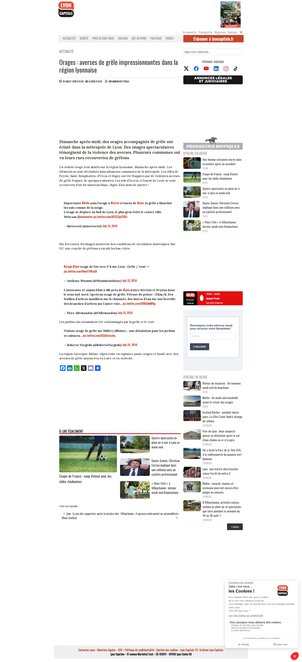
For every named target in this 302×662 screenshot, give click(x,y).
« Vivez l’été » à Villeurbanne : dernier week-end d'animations (165, 488)
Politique (155, 38)
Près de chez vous (103, 38)
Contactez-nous (86, 650)
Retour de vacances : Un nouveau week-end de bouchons (222, 385)
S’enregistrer (205, 32)
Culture (123, 38)
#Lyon (140, 203)
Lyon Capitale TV (189, 650)
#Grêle (85, 203)
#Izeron (115, 203)
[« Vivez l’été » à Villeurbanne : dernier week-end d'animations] (135, 497)
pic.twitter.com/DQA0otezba (99, 335)
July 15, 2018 (110, 226)
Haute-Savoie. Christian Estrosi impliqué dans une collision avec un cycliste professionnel (166, 467)
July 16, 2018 (129, 345)
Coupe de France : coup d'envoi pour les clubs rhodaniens (220, 176)
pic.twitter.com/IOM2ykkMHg (139, 303)
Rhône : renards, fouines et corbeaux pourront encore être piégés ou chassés (220, 487)
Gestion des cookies (167, 650)
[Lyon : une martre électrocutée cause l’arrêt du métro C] (192, 473)
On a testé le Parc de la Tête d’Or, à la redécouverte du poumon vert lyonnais (222, 454)
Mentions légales (106, 650)
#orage (68, 266)
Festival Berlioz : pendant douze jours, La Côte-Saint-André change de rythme (222, 416)
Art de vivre (139, 38)
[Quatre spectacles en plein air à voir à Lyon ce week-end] (135, 452)
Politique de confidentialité (139, 650)
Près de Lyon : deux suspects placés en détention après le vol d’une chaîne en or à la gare (221, 435)
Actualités (69, 38)
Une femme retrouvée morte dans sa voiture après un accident (222, 161)
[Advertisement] (120, 111)
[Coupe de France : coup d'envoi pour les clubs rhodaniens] (88, 471)
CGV (120, 650)
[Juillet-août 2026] (230, 14)
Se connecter (189, 32)
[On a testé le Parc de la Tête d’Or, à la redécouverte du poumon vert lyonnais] (192, 454)
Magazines (220, 32)
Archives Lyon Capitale (211, 650)
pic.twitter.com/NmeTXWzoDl (80, 271)
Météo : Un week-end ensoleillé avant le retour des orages (220, 400)
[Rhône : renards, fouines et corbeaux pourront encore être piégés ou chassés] (192, 487)
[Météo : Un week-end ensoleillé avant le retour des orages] (192, 401)
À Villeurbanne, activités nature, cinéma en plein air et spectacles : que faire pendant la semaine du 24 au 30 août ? (222, 509)
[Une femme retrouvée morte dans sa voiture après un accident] (192, 163)
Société (84, 38)
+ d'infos (235, 527)
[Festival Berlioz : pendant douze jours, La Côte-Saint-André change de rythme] (192, 416)
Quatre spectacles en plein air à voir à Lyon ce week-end (166, 442)
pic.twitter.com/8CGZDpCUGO (110, 216)
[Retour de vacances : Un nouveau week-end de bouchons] (192, 386)
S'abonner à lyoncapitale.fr (213, 39)
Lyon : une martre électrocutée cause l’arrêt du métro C (220, 471)
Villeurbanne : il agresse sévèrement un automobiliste (149, 514)
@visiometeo (85, 216)
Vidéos (169, 38)
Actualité (74, 506)
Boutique (232, 32)
